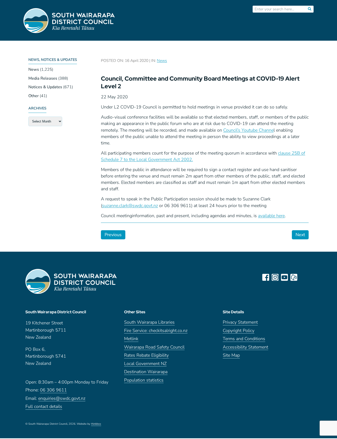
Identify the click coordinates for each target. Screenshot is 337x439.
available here (271, 216)
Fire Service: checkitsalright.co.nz (155, 331)
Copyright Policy (238, 331)
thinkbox (96, 424)
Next (300, 235)
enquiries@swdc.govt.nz (61, 399)
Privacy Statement (240, 322)
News (33, 69)
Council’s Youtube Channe (248, 130)
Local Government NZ (145, 364)
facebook (265, 277)
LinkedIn (303, 277)
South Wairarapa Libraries (149, 322)
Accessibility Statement (245, 347)
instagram (275, 277)
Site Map (231, 355)
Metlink (131, 339)
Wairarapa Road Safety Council (154, 347)
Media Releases (42, 78)
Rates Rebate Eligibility (146, 355)
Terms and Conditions (244, 339)
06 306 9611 (53, 390)
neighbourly (293, 277)
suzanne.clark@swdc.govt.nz (130, 206)
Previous (113, 235)
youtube (284, 277)
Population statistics (144, 380)
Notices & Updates (45, 87)
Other (33, 96)
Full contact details (43, 407)
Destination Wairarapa (146, 372)
